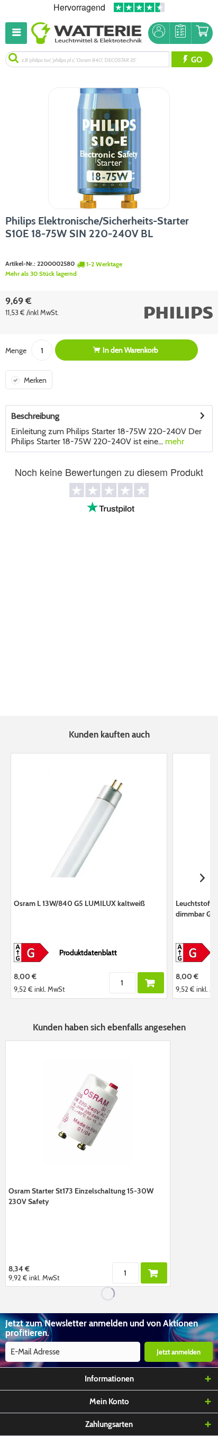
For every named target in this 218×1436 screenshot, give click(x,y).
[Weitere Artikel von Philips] (163, 312)
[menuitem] (18, 33)
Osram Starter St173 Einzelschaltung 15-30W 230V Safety (80, 1196)
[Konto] (158, 33)
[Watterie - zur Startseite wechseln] (86, 33)
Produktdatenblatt (88, 952)
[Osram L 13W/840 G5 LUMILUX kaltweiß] (89, 824)
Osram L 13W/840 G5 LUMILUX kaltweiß (79, 903)
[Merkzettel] (180, 33)
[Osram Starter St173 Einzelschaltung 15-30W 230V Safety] (87, 1112)
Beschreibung (35, 416)
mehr (173, 441)
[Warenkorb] (202, 33)
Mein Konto (109, 1401)
